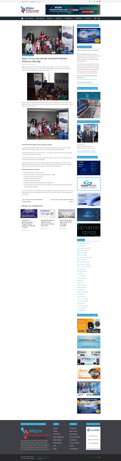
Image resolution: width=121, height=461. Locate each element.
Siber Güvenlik (80, 296)
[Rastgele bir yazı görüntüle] (98, 18)
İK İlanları (55, 431)
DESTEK (43, 449)
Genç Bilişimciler (80, 271)
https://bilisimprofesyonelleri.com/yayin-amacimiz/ (88, 84)
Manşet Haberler (74, 434)
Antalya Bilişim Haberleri (82, 248)
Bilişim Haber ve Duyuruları (28, 55)
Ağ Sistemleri (80, 246)
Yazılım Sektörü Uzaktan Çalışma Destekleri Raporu (61, 200)
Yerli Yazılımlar (29, 18)
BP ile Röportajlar (74, 448)
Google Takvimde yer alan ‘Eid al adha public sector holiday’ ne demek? (48, 223)
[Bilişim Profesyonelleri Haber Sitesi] (22, 18)
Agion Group (38, 67)
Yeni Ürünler (80, 308)
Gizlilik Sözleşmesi (57, 440)
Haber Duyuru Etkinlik (75, 437)
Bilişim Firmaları (40, 18)
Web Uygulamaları (81, 301)
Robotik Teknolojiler (81, 292)
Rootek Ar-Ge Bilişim (59, 67)
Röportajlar (79, 294)
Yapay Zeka (79, 303)
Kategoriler (68, 18)
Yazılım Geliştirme (81, 305)
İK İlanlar (87, 18)
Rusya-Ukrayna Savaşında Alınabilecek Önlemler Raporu (32, 200)
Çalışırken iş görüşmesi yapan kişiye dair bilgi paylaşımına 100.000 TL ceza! (28, 223)
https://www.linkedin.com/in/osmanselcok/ (86, 152)
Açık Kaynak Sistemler (82, 243)
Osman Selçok (33, 64)
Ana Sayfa (55, 428)
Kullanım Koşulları (57, 443)
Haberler (49, 18)
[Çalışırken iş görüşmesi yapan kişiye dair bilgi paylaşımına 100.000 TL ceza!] (29, 210)
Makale (78, 280)
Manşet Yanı (80, 285)
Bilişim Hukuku (80, 259)
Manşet (79, 282)
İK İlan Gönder (56, 434)
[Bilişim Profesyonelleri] (36, 427)
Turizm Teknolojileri (81, 299)
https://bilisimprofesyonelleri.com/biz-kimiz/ (87, 79)
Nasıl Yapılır (79, 289)
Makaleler (58, 18)
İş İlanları (72, 445)
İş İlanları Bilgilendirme (58, 437)
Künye (54, 445)
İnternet (79, 273)
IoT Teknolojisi (80, 275)
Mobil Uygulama (80, 287)
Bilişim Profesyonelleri (82, 264)
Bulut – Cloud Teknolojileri (83, 266)
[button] (52, 18)
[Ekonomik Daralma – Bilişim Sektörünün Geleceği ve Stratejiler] (66, 210)
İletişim (55, 448)
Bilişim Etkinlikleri (81, 252)
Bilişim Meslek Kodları (82, 262)
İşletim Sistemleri (81, 278)
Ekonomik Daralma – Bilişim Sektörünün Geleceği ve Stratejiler (66, 223)
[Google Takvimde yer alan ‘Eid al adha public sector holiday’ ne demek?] (47, 210)
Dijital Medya (80, 269)
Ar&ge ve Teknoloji (81, 250)
